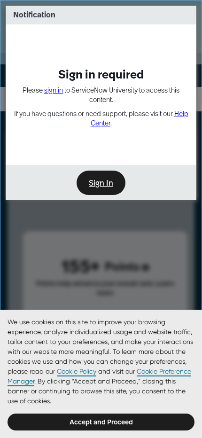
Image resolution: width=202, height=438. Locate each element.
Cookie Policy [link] (76, 371)
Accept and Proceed (101, 422)
